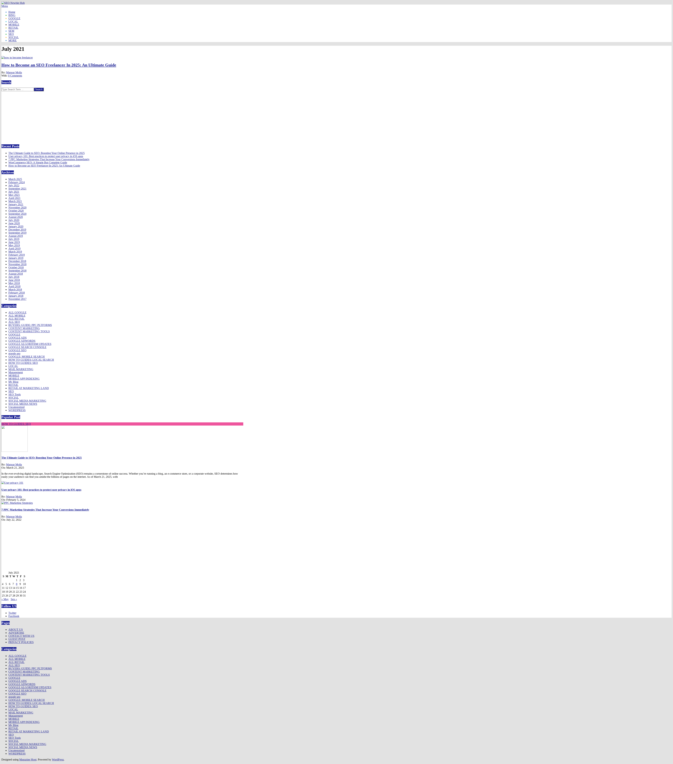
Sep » (14, 599)
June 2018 (14, 280)
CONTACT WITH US (21, 635)
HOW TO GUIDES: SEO (23, 362)
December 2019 (17, 229)
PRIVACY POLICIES (21, 642)
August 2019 (15, 235)
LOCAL (13, 366)
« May (5, 599)
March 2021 (15, 201)
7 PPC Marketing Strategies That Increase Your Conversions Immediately (49, 159)
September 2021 (17, 188)
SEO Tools (14, 394)
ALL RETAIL (16, 318)
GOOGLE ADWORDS (21, 340)
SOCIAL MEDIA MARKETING (27, 400)
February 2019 (16, 254)
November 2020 (17, 207)
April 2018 (14, 286)
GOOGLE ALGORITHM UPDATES (29, 343)
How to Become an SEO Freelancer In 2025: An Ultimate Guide (58, 65)
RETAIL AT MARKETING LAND (28, 388)
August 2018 (15, 273)
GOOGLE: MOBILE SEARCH (26, 356)
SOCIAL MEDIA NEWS (22, 403)
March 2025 (15, 179)
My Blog (13, 381)
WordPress (58, 759)
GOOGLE (14, 334)
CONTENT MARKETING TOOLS (29, 331)
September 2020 (17, 213)
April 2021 (14, 198)
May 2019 (14, 245)
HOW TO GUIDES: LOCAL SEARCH (31, 359)
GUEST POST (16, 639)
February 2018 (16, 292)
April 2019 (14, 248)
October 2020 (16, 210)
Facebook (13, 616)
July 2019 (13, 239)
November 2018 (17, 264)
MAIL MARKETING (20, 369)
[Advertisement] (30, 115)
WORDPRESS (17, 410)
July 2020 (13, 220)
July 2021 (13, 191)
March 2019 (15, 251)
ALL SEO (14, 321)
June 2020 (14, 223)
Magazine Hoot (27, 759)
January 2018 (15, 295)
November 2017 (17, 298)
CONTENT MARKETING (24, 328)
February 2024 (16, 182)
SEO (11, 391)
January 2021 (15, 204)
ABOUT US (15, 629)
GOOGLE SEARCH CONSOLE (27, 347)
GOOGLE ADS (17, 337)
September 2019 (17, 232)
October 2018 (16, 267)
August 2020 (15, 216)
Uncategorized (16, 407)
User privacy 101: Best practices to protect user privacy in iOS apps (45, 156)
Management (15, 372)
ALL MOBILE (16, 315)
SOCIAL (13, 397)
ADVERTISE (16, 632)
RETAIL (13, 384)
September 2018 (17, 270)
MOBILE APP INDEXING (24, 378)
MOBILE (13, 375)
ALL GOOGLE (17, 312)
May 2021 (14, 194)
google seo (14, 353)
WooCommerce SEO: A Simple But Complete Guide (37, 162)
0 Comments (15, 75)
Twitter (12, 612)
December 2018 (17, 261)
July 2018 (13, 276)
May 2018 (14, 283)
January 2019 (15, 257)
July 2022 (13, 185)
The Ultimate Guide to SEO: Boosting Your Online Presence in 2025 (46, 153)
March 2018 (15, 289)
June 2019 (14, 242)
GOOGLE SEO (17, 350)
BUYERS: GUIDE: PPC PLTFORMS (30, 325)
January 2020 (15, 226)
